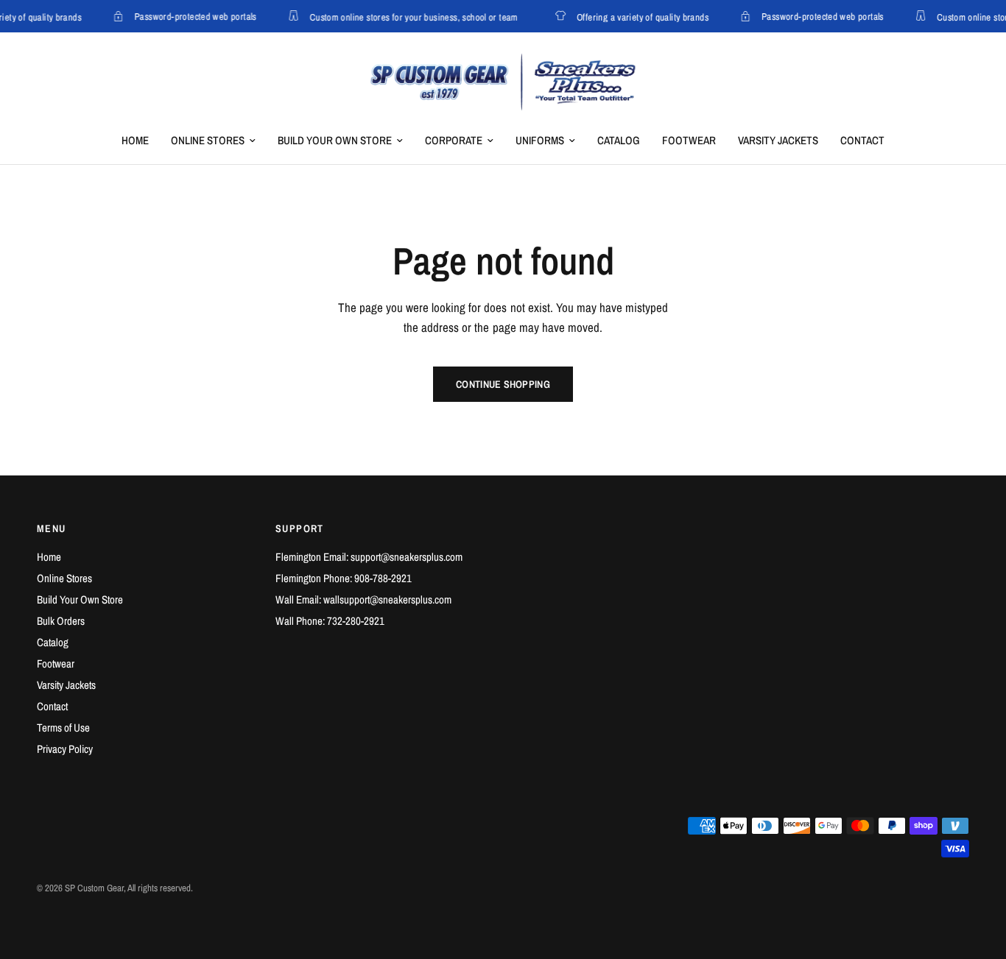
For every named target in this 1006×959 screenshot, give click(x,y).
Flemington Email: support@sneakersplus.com (368, 557)
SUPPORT (299, 528)
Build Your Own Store (335, 140)
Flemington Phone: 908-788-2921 (343, 578)
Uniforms (540, 140)
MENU (51, 528)
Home (135, 140)
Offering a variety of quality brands (640, 16)
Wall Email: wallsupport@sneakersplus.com (363, 599)
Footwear (689, 140)
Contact (862, 140)
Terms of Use (63, 727)
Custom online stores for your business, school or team (410, 16)
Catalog (618, 140)
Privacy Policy (65, 749)
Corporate (453, 140)
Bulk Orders (61, 621)
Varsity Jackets (778, 140)
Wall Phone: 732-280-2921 (329, 621)
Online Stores (208, 140)
